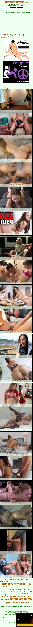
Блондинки (26, 36)
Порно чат (20, 8)
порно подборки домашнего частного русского (16, 596)
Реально (3, 37)
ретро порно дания (19, 589)
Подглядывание (16, 36)
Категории (13, 8)
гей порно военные (16, 587)
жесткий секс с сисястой (21, 602)
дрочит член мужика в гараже (13, 594)
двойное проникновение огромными (16, 591)
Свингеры (7, 36)
